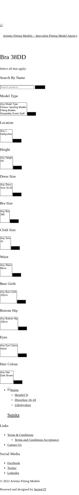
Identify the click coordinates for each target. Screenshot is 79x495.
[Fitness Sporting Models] (13, 107)
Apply (31, 113)
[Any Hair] (6, 372)
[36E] (5, 214)
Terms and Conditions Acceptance (37, 440)
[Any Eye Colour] (9, 345)
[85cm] (6, 268)
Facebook (13, 463)
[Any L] (6, 131)
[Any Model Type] (13, 104)
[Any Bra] (5, 211)
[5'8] (6, 161)
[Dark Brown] (6, 375)
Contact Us (14, 445)
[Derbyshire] (6, 134)
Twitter (12, 468)
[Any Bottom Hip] (9, 318)
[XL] (5, 241)
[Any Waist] (6, 265)
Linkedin (13, 473)
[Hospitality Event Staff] (13, 113)
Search (40, 87)
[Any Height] (6, 158)
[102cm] (8, 295)
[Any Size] (5, 238)
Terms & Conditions (20, 435)
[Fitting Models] (13, 110)
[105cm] (9, 321)
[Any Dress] (6, 184)
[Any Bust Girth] (8, 292)
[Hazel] (9, 348)
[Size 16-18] (6, 188)
